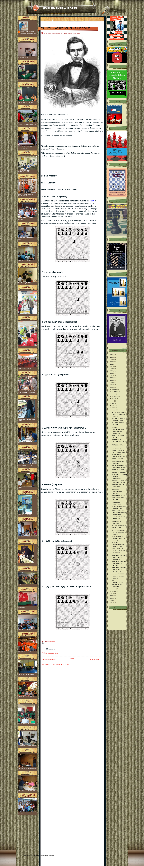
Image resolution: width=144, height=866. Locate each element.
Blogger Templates (49, 855)
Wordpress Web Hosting (36, 855)
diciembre (114, 389)
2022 (111, 364)
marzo (114, 410)
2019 (111, 371)
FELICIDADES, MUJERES (119, 525)
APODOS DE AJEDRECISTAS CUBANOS (117, 491)
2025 (111, 357)
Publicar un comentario (50, 653)
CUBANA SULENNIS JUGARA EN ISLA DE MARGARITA (118, 551)
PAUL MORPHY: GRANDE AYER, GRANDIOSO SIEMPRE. (66, 28)
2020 (111, 368)
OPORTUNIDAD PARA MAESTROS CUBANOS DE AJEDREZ (119, 512)
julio (113, 401)
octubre (114, 394)
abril (113, 407)
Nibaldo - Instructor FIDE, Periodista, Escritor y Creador (28, 32)
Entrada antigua (94, 659)
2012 (111, 387)
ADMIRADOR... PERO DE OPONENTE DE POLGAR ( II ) (119, 563)
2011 (111, 593)
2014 (111, 382)
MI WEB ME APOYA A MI (118, 495)
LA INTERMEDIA (116, 527)
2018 (111, 373)
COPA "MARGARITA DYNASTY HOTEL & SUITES (118, 538)
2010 (111, 595)
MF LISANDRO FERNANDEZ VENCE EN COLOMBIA (118, 544)
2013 (111, 384)
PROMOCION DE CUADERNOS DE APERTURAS (117, 446)
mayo (113, 405)
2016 (111, 378)
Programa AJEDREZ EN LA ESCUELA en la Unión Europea (119, 576)
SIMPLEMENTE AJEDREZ (60, 8)
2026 (111, 355)
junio (113, 403)
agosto (114, 398)
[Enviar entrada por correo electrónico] (43, 643)
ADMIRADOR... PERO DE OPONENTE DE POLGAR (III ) (119, 557)
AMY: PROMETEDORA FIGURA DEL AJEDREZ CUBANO (119, 532)
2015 (111, 380)
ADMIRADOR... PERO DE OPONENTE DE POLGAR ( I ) (119, 569)
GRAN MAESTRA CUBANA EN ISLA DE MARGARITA (119, 476)
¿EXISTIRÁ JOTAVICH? (118, 469)
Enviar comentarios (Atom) (60, 664)
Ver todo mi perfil (22, 35)
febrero (114, 589)
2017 (111, 375)
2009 (111, 598)
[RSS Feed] (35, 8)
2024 (111, 359)
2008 (111, 600)
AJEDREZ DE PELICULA (118, 472)
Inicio (72, 659)
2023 (111, 361)
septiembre (115, 396)
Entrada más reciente (48, 659)
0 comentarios (51, 641)
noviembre (115, 391)
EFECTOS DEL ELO (117, 459)
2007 (111, 602)
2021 (111, 366)
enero (113, 591)
